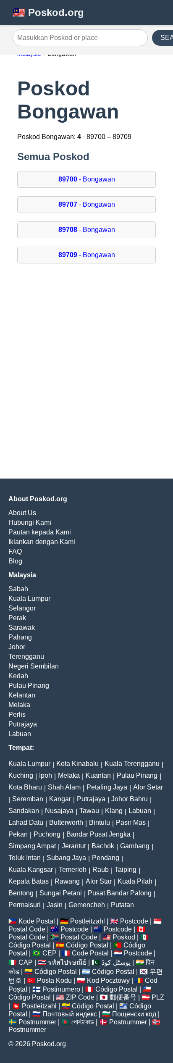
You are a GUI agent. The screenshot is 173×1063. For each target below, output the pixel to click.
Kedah (18, 675)
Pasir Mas (131, 822)
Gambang (134, 846)
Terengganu (26, 656)
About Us (22, 512)
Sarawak (21, 627)
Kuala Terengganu (132, 763)
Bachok (103, 846)
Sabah (18, 588)
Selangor (22, 608)
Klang (114, 810)
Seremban (27, 799)
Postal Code (26, 929)
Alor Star (99, 881)
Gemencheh (86, 904)
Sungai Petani (60, 893)
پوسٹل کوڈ (116, 962)
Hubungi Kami (29, 522)
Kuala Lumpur (29, 598)
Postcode (134, 921)
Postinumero (61, 989)
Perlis (17, 714)
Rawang (67, 881)
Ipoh (45, 775)
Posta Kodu (54, 980)
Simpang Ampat (32, 846)
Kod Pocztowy (108, 980)
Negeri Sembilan (33, 666)
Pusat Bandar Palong (120, 893)
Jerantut (74, 846)
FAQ (15, 551)
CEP (49, 953)
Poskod (124, 937)
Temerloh (72, 869)
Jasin (55, 904)
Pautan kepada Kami (39, 532)
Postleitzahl (87, 921)
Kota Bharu (25, 787)
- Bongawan (86, 179)
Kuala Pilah (135, 881)
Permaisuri (24, 904)
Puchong (47, 834)
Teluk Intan (24, 857)
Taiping (125, 869)
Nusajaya (59, 810)
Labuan (19, 733)
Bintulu (99, 822)
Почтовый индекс (69, 1014)
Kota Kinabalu (77, 763)
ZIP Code (80, 997)
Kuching (20, 775)
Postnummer (37, 1022)
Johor (16, 646)
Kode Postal (36, 921)
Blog (15, 561)
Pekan (18, 834)
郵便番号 (123, 997)
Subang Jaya (66, 857)
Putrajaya (22, 724)
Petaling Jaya (106, 787)
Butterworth (66, 822)
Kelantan (21, 695)
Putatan (122, 904)
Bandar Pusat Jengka (98, 834)
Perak (17, 617)
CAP (25, 962)
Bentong (21, 893)
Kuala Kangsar (30, 869)
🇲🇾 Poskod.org (48, 12)
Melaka (19, 704)
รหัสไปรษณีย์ (67, 962)
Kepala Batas (28, 881)
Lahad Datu (25, 822)
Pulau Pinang (28, 685)
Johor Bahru (129, 799)
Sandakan (23, 810)
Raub (100, 869)
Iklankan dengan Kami (41, 541)
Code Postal (90, 953)
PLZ (158, 997)
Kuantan (98, 775)
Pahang (20, 637)
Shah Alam (64, 787)
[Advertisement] (86, 375)
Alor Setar (148, 787)
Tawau (89, 810)
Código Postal (29, 945)
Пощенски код (134, 1014)
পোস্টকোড (82, 1022)
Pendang (105, 857)
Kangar (60, 799)
